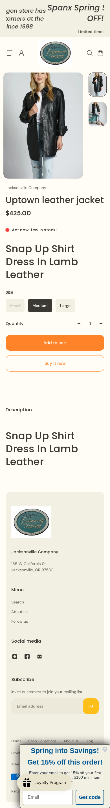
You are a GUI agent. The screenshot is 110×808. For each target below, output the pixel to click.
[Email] (39, 656)
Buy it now (55, 363)
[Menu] (10, 53)
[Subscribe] (91, 706)
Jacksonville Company (26, 187)
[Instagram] (14, 656)
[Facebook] (27, 656)
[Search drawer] (89, 53)
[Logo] (55, 53)
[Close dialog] (105, 749)
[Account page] (21, 53)
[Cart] (100, 53)
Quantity (14, 323)
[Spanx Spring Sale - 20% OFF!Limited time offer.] (56, 19)
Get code (90, 797)
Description (19, 410)
